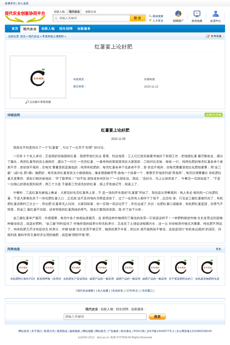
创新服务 (137, 309)
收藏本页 (10, 3)
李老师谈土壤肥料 (53, 36)
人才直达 (158, 20)
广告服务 (113, 331)
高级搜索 (158, 16)
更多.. (219, 249)
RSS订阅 (139, 331)
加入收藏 (102, 290)
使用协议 (62, 331)
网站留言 (100, 331)
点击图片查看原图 (40, 101)
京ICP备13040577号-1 (160, 331)
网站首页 (23, 331)
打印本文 (132, 290)
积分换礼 (126, 331)
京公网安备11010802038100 (194, 331)
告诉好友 (117, 290)
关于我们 (36, 331)
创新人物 (107, 309)
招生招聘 (122, 309)
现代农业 (34, 36)
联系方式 (49, 331)
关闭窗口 (147, 290)
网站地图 (87, 331)
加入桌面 (23, 3)
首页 (23, 36)
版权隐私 (75, 331)
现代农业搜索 (85, 290)
